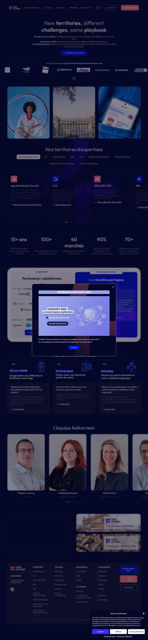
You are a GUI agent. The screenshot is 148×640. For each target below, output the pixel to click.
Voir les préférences (136, 632)
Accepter (100, 632)
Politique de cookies (109, 636)
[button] (144, 613)
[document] (74, 320)
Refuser (118, 632)
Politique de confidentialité (124, 636)
